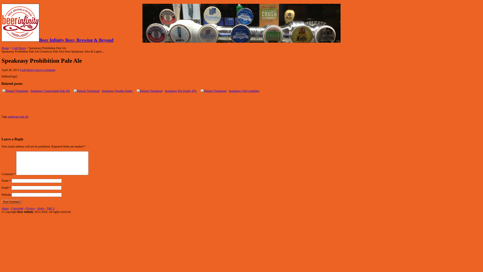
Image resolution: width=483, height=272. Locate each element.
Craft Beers (19, 48)
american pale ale (18, 116)
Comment (8, 174)
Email (6, 187)
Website (6, 194)
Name (6, 180)
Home (5, 48)
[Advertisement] (46, 127)
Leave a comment (44, 70)
